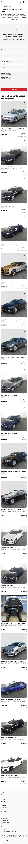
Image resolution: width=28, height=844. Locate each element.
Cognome (3, 50)
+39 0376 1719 (4, 829)
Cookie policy (4, 820)
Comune (3, 67)
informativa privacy (7, 77)
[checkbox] (1, 82)
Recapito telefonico (6, 61)
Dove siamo (4, 807)
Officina (3, 801)
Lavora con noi (4, 809)
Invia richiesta (14, 89)
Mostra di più (14, 19)
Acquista (3, 795)
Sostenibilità (4, 812)
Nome (2, 44)
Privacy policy (4, 818)
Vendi (2, 797)
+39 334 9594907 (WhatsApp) (8, 831)
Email (2, 55)
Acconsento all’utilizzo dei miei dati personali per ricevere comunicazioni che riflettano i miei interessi (14, 86)
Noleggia (3, 799)
